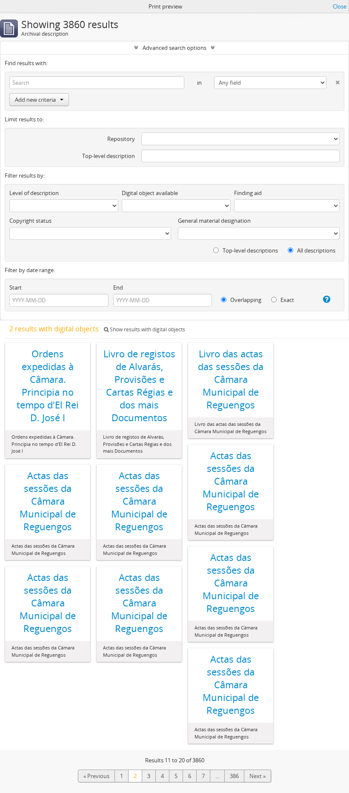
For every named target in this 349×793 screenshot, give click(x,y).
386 (234, 776)
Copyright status (30, 220)
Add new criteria (35, 99)
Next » (257, 776)
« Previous (96, 776)
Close (339, 6)
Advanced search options (174, 48)
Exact (286, 300)
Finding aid (248, 193)
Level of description (34, 193)
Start (15, 287)
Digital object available (150, 193)
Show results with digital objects (147, 329)
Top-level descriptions (249, 250)
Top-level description (108, 156)
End (118, 287)
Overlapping (245, 300)
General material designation (214, 220)
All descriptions (315, 250)
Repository (121, 139)
